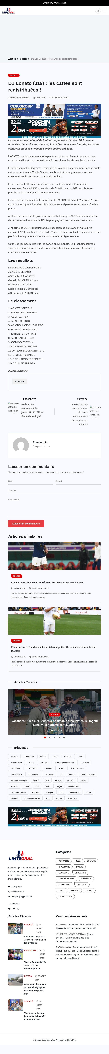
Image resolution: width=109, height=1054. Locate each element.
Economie (64, 873)
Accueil (12, 59)
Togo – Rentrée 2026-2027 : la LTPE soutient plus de (35, 965)
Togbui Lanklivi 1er (32, 798)
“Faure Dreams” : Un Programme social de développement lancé (74, 938)
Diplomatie (64, 867)
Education (80, 873)
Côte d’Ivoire (16, 774)
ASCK (55, 756)
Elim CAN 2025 (88, 774)
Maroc (48, 786)
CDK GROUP (32, 768)
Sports (23, 59)
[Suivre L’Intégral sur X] (14, 909)
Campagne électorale (64, 762)
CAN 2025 (15, 768)
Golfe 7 (83, 780)
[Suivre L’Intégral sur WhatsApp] (18, 909)
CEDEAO (49, 768)
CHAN (62, 768)
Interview (86, 879)
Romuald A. (20, 588)
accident (14, 756)
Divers (79, 867)
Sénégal (14, 798)
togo (48, 798)
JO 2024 (14, 786)
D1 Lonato (19, 381)
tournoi (59, 798)
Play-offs (35, 792)
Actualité (64, 861)
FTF (47, 780)
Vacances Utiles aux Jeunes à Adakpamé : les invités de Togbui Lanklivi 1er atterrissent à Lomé (54, 722)
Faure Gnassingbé (19, 780)
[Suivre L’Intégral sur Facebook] (9, 909)
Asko (80, 756)
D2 (61, 774)
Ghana (58, 780)
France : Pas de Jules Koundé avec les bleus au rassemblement (47, 582)
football (36, 780)
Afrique (43, 756)
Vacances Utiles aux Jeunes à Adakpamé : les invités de (35, 939)
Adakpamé (29, 756)
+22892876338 (17, 891)
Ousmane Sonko (18, 792)
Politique (82, 885)
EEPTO (71, 774)
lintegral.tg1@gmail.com (21, 896)
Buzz (78, 861)
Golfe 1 (70, 780)
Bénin (31, 762)
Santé (62, 891)
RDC (61, 792)
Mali (37, 786)
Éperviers (72, 798)
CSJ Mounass (77, 768)
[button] (104, 10)
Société (75, 891)
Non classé (65, 885)
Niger (59, 786)
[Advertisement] (54, 37)
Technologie (65, 897)
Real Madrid (75, 792)
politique (49, 792)
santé (88, 792)
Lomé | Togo (16, 886)
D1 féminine (33, 774)
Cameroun (44, 762)
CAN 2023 (84, 762)
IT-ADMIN (71, 1040)
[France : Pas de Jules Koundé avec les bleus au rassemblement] (54, 556)
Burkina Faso (16, 762)
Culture (91, 861)
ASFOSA (68, 756)
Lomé (26, 786)
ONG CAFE (73, 786)
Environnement (67, 879)
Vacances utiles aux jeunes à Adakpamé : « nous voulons (34, 1016)
